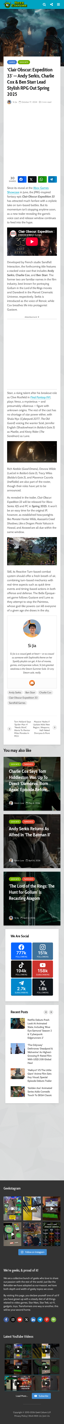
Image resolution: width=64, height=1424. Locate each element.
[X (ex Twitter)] (26, 1319)
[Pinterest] (46, 1319)
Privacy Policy (20, 1415)
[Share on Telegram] (52, 179)
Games (12, 62)
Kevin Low (19, 803)
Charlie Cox (45, 692)
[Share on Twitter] (32, 179)
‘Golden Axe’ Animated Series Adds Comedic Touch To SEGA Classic (40, 1091)
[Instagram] (13, 1319)
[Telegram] (40, 1319)
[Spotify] (53, 1319)
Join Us (46, 1415)
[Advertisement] (32, 139)
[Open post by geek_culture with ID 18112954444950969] (12, 1208)
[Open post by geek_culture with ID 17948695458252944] (51, 1234)
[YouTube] (19, 1319)
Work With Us (35, 1415)
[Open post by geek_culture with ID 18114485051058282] (12, 1234)
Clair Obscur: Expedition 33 (23, 697)
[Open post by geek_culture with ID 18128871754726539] (32, 1208)
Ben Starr (30, 692)
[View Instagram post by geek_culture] (19, 1218)
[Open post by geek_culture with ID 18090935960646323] (51, 1208)
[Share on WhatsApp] (42, 179)
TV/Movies (28, 764)
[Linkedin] (33, 1319)
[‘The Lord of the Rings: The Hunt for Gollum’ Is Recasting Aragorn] (32, 898)
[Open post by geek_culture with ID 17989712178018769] (32, 1234)
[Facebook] (6, 1319)
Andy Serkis (15, 692)
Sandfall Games (17, 702)
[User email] (32, 683)
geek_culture (12, 1199)
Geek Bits (24, 62)
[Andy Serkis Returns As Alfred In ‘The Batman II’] (32, 841)
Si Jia (14, 102)
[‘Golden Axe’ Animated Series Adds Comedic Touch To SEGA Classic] (18, 1091)
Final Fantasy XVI (40, 397)
